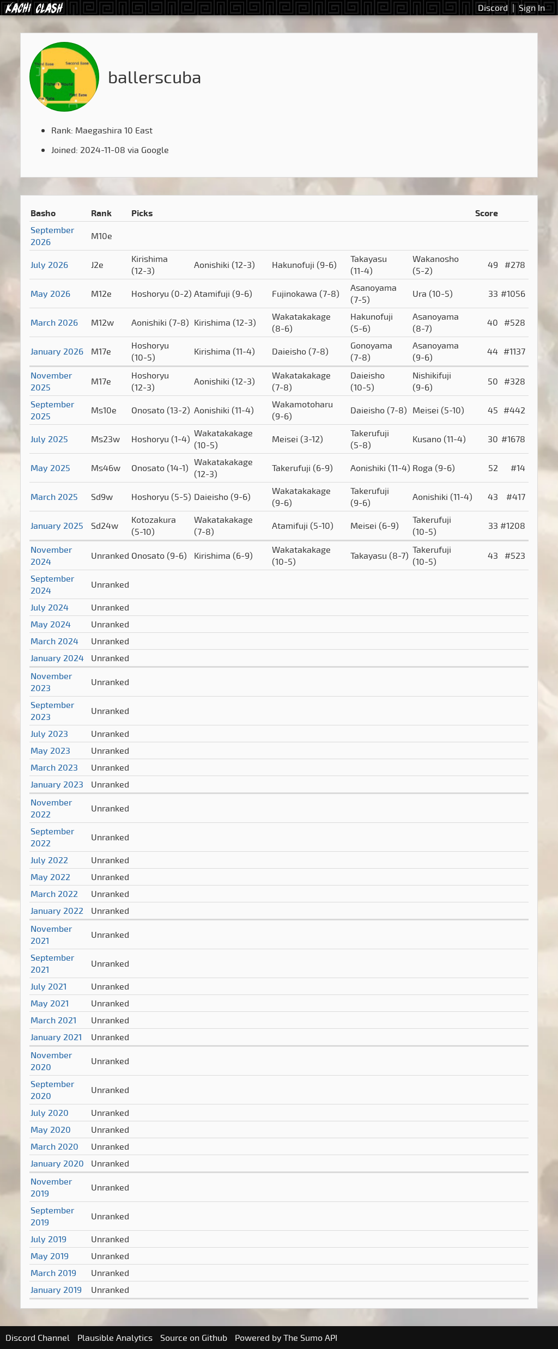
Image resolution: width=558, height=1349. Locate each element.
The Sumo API (310, 1338)
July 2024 (50, 607)
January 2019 (56, 1290)
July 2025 (49, 439)
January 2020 (57, 1163)
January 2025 (57, 526)
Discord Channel (37, 1338)
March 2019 (53, 1273)
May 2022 (50, 877)
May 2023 (50, 750)
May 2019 (50, 1256)
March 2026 (54, 322)
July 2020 (50, 1113)
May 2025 (50, 468)
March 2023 (54, 767)
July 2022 (49, 860)
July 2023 (49, 734)
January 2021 (56, 1037)
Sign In (532, 8)
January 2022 (57, 911)
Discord (493, 8)
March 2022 (54, 894)
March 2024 (54, 641)
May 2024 (51, 624)
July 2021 (48, 986)
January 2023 (57, 784)
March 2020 (54, 1146)
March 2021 (53, 1020)
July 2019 (48, 1239)
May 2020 (51, 1130)
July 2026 (49, 265)
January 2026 (57, 351)
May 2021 (50, 1003)
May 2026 (50, 294)
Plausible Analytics (115, 1338)
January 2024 (57, 658)
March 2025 (54, 497)
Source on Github (193, 1338)
